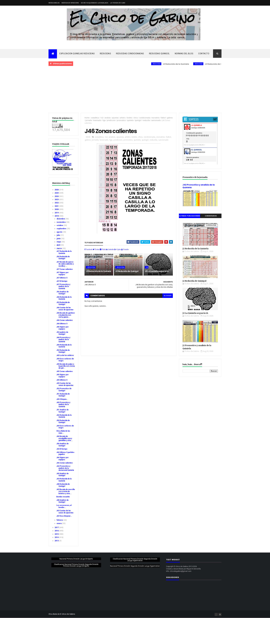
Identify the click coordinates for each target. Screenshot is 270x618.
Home (87, 117)
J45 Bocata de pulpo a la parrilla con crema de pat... (65, 366)
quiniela (130, 120)
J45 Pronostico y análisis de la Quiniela (63, 404)
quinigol (138, 120)
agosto (60, 232)
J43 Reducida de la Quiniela (63, 480)
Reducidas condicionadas (130, 53)
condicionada (144, 117)
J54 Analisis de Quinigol (62, 293)
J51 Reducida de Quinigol (63, 395)
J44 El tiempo (61, 449)
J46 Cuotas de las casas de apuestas (64, 309)
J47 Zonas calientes (64, 269)
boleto (129, 117)
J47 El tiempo (61, 281)
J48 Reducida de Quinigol (63, 485)
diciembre (61, 219)
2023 (57, 200)
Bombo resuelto (63, 497)
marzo (59, 248)
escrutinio (155, 117)
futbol (163, 117)
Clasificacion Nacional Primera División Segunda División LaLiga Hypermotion (135, 560)
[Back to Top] (219, 614)
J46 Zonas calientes (64, 320)
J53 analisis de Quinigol (62, 333)
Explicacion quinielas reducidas (77, 53)
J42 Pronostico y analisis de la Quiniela (199, 186)
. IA (147, 267)
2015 (57, 534)
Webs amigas (54, 3)
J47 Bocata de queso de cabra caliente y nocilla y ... (65, 264)
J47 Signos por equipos (62, 273)
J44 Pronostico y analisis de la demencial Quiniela (65, 468)
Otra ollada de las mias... (63, 432)
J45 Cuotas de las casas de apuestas (64, 384)
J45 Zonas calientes (64, 371)
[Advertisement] (135, 89)
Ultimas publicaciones (189, 216)
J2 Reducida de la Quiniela (163, 64)
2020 (57, 209)
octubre (60, 225)
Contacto (203, 53)
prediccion (111, 120)
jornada (89, 120)
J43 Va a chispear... (64, 516)
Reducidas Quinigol (159, 53)
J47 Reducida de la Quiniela (63, 252)
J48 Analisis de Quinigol (62, 501)
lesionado (97, 120)
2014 (57, 537)
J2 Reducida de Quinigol (204, 64)
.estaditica (95, 117)
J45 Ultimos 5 (61, 380)
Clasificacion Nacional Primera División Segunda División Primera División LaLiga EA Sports (76, 565)
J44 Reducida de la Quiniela (63, 416)
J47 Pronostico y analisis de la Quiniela (63, 286)
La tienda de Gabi (117, 3)
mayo (59, 242)
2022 (57, 203)
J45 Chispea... (62, 399)
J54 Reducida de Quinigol (63, 258)
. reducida (144, 64)
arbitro (122, 117)
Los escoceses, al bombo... (63, 506)
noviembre (61, 222)
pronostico (121, 120)
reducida (146, 120)
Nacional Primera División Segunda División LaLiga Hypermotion (135, 566)
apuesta (115, 117)
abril (58, 245)
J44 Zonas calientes (64, 463)
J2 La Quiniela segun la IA (156, 271)
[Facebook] (216, 614)
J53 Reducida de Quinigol (63, 303)
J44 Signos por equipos (62, 458)
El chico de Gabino (67, 614)
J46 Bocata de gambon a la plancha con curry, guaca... (65, 315)
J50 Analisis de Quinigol (62, 445)
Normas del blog (184, 53)
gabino (170, 117)
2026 (57, 190)
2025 (57, 193)
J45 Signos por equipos (62, 376)
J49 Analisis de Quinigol (62, 474)
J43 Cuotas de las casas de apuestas (64, 512)
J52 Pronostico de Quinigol (63, 389)
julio (58, 235)
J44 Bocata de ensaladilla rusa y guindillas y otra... (64, 438)
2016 (57, 531)
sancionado (156, 120)
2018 (57, 216)
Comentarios (211, 216)
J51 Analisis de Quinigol (62, 411)
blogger (167, 296)
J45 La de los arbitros (65, 355)
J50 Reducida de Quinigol (63, 421)
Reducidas (105, 53)
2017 (57, 527)
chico (136, 117)
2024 (57, 196)
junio (59, 239)
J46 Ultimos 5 (61, 324)
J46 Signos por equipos (62, 328)
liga (104, 120)
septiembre (62, 229)
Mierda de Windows (70, 3)
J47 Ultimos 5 (61, 278)
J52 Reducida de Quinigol (63, 351)
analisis (108, 117)
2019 (57, 213)
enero (59, 523)
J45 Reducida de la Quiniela (63, 346)
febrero (60, 520)
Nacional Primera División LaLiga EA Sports (76, 559)
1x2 (101, 117)
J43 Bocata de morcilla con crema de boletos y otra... (65, 491)
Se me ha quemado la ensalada (94, 3)
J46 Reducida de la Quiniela (63, 298)
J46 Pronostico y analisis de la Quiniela (63, 340)
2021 (57, 206)
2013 (57, 541)
